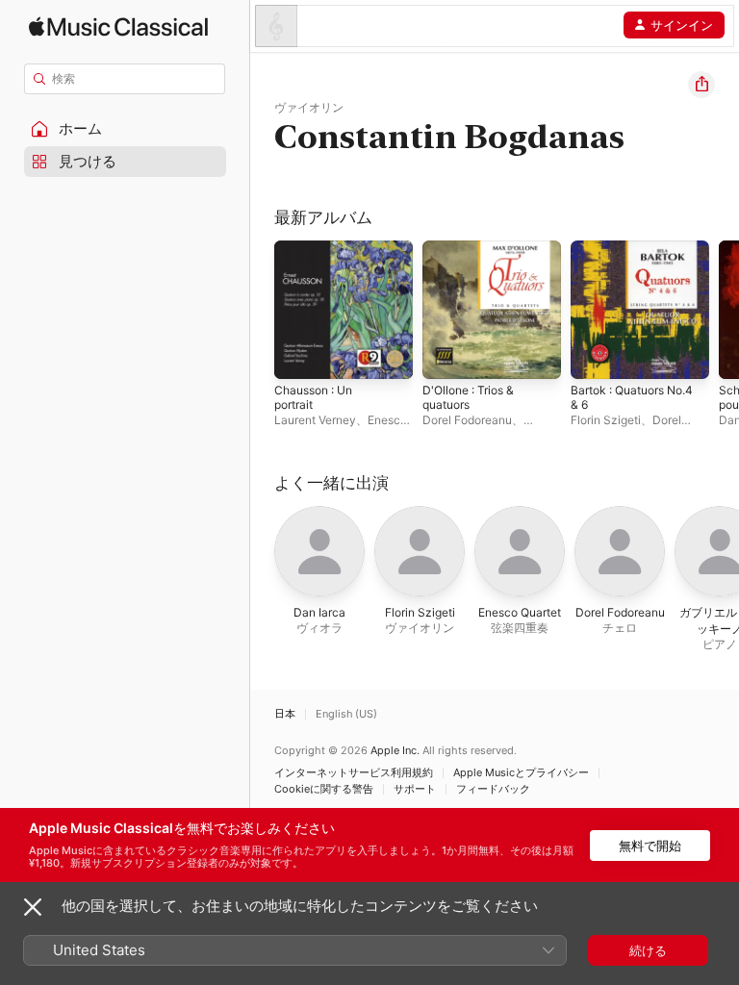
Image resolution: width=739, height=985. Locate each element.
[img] (118, 26)
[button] (125, 128)
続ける (648, 950)
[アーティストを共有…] (701, 84)
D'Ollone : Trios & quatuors (468, 397)
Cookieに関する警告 (323, 789)
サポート (415, 789)
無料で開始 (650, 845)
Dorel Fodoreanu (467, 420)
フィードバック (493, 789)
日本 (284, 714)
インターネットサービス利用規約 (353, 773)
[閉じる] (32, 907)
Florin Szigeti (606, 420)
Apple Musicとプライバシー (521, 773)
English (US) (346, 714)
